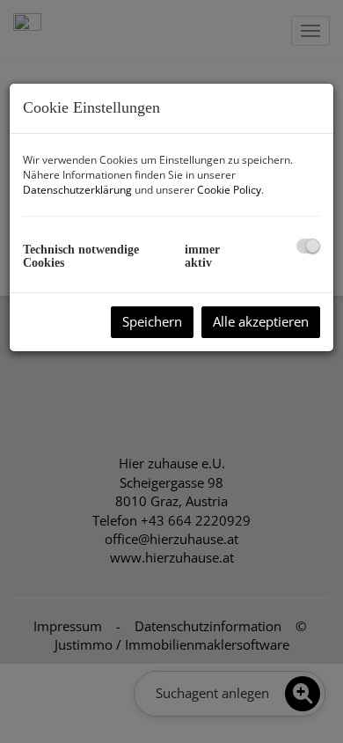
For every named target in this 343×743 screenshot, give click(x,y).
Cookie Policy (229, 189)
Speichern (152, 321)
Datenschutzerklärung (77, 189)
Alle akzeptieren (261, 321)
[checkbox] (308, 246)
